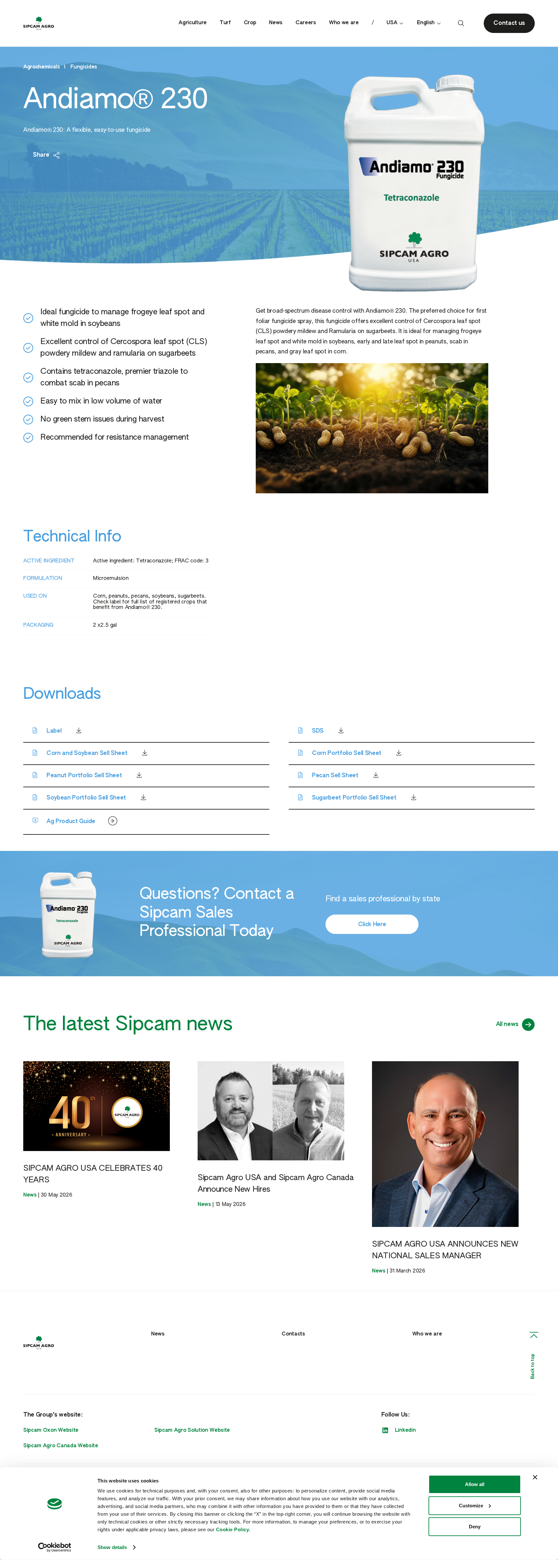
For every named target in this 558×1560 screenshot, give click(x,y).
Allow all (474, 1484)
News (276, 23)
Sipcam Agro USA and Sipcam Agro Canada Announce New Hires (276, 1183)
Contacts (293, 1334)
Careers (305, 23)
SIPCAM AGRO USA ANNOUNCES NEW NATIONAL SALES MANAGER (445, 1250)
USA (392, 23)
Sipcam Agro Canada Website (60, 1446)
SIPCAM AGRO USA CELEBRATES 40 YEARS (92, 1174)
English (426, 23)
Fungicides (83, 67)
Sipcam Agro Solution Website (192, 1430)
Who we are (344, 23)
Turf (225, 23)
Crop (250, 23)
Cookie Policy (232, 1529)
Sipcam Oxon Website (50, 1430)
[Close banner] (535, 1477)
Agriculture (192, 23)
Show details (112, 1547)
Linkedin (405, 1430)
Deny (474, 1526)
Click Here (372, 924)
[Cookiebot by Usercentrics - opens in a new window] (54, 1547)
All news (507, 1024)
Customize (471, 1505)
